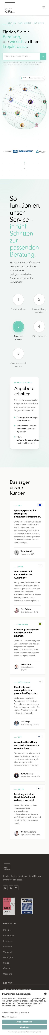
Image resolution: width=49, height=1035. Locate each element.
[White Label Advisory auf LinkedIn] (5, 887)
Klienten (7, 930)
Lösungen (8, 957)
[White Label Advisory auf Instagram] (11, 887)
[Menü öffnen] (43, 8)
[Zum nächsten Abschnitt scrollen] (24, 165)
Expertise (7, 941)
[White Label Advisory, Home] (9, 7)
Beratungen (9, 935)
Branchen (7, 946)
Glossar (6, 968)
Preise (6, 963)
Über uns (7, 974)
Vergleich (7, 952)
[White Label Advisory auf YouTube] (16, 887)
